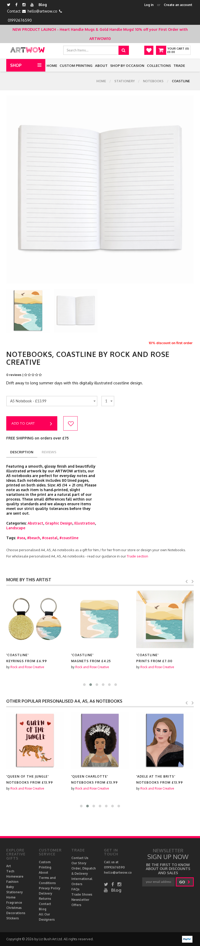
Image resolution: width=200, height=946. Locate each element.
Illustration (84, 523)
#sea (21, 538)
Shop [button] (16, 65)
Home (52, 65)
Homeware (14, 876)
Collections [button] (159, 65)
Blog (43, 4)
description (21, 452)
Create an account (178, 5)
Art (8, 866)
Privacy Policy (49, 888)
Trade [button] (179, 65)
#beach (33, 538)
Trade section (137, 556)
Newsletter (80, 900)
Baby (10, 887)
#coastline (68, 538)
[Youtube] (32, 4)
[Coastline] (35, 619)
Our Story (78, 863)
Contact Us (79, 858)
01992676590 (20, 20)
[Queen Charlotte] (100, 740)
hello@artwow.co (42, 11)
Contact (45, 904)
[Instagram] (24, 4)
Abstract (35, 523)
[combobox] (51, 401)
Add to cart (23, 423)
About (101, 65)
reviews (49, 452)
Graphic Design (58, 523)
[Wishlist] (148, 50)
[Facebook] (16, 4)
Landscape (15, 528)
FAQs (75, 889)
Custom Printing (76, 65)
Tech (10, 871)
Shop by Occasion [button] (127, 65)
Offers (76, 905)
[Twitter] (8, 4)
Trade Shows (81, 894)
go (182, 882)
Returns (45, 899)
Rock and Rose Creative (27, 667)
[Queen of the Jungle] (35, 740)
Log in (149, 5)
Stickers (12, 918)
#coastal (50, 538)
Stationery (124, 81)
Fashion (12, 882)
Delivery (45, 893)
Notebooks (153, 81)
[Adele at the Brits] (165, 740)
